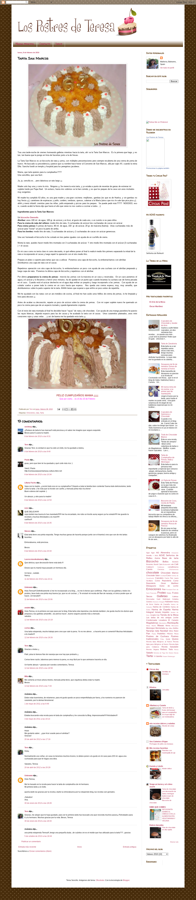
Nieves (27, 531)
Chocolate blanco (170, 573)
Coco (168, 575)
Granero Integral (159, 602)
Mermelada (160, 628)
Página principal (24, 43)
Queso (175, 639)
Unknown (28, 587)
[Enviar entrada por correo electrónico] (58, 409)
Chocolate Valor (153, 575)
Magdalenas (152, 623)
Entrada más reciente (27, 847)
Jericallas (165, 690)
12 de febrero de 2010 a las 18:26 (38, 637)
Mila (26, 676)
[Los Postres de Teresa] (155, 166)
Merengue (150, 628)
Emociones (31, 413)
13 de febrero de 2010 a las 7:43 (38, 686)
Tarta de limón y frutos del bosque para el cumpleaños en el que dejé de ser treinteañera (169, 712)
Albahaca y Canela (157, 705)
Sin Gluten (169, 653)
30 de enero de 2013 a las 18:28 (38, 803)
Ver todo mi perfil (167, 68)
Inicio (79, 847)
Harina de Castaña (162, 604)
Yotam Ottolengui (169, 656)
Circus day (154, 669)
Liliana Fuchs (30, 483)
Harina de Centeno (161, 607)
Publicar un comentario (31, 841)
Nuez (176, 631)
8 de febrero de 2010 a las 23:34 (38, 551)
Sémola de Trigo (159, 653)
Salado (149, 652)
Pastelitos (161, 634)
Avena (157, 558)
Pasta (154, 634)
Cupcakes (159, 578)
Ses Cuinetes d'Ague (158, 742)
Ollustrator (100, 880)
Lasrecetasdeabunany (34, 559)
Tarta (42, 413)
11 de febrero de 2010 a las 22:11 (38, 579)
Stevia (176, 653)
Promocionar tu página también (157, 168)
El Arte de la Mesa (157, 302)
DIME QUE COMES (157, 807)
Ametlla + (150, 555)
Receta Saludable (170, 647)
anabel (27, 608)
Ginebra (149, 602)
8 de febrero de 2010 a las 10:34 (38, 474)
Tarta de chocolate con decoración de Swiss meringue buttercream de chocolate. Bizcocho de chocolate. (162, 796)
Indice (59, 43)
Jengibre (153, 615)
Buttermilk (166, 564)
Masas (160, 625)
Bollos (165, 561)
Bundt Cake (158, 564)
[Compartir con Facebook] (72, 409)
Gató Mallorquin (163, 599)
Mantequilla (172, 623)
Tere (26, 445)
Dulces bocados (156, 825)
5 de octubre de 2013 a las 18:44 (38, 836)
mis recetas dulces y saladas (162, 723)
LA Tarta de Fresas (169, 480)
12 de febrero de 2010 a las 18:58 (38, 668)
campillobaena (173, 567)
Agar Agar (150, 553)
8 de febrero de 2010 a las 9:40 (37, 451)
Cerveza (161, 569)
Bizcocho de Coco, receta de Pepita (169, 502)
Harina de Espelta (161, 609)
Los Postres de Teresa (154, 137)
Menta (168, 625)
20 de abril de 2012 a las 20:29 (37, 767)
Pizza (176, 634)
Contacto (45, 43)
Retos (176, 649)
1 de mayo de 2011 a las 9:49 (36, 704)
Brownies (149, 564)
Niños (171, 631)
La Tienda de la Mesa (167, 615)
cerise (27, 628)
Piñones (170, 634)
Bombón (175, 562)
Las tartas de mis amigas (159, 618)
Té (155, 656)
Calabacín (150, 567)
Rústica (152, 687)
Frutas (161, 592)
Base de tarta (170, 558)
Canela (149, 569)
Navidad (164, 631)
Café (176, 564)
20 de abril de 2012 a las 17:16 (37, 739)
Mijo (167, 628)
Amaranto (175, 553)
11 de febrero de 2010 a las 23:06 (38, 599)
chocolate (152, 572)
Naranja (150, 631)
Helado (158, 612)
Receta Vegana (152, 649)
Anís (156, 555)
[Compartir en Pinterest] (75, 409)
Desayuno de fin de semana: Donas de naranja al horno (169, 366)
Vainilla (159, 656)
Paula (26, 460)
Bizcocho (152, 561)
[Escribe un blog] (66, 409)
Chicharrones (173, 569)
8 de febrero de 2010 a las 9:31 (37, 436)
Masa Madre (151, 625)
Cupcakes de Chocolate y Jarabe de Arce (169, 323)
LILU (26, 508)
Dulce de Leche (169, 586)
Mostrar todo (174, 842)
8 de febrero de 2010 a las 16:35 (38, 523)
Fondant (169, 589)
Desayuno (151, 586)
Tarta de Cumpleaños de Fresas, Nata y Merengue (167, 458)
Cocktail (163, 575)
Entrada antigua (129, 847)
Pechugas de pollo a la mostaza (161, 744)
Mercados (175, 625)
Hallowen (169, 602)
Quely (168, 639)
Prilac (162, 639)
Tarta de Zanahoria (169, 344)
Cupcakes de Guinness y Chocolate (166, 414)
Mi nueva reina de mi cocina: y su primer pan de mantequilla (168, 390)
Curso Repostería (163, 581)
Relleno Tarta (166, 649)
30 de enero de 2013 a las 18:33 (38, 821)
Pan (148, 633)
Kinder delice (167, 768)
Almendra (165, 552)
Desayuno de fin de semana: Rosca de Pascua (169, 523)
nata (37, 413)
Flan (164, 589)
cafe (172, 564)
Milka (170, 628)
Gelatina (175, 599)
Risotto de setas (168, 726)
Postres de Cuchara (157, 636)
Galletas (162, 596)
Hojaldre (165, 612)
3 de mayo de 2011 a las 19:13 (37, 719)
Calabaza (160, 567)
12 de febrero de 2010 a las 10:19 (38, 620)
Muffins (175, 628)
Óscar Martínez (156, 306)
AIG (157, 553)
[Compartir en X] (69, 409)
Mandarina (163, 623)
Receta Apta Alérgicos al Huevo (159, 642)
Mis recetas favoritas (158, 748)
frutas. (169, 593)
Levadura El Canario (168, 620)
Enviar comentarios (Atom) (40, 851)
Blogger (126, 880)
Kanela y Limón (156, 766)
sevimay (28, 427)
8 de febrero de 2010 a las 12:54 (38, 500)
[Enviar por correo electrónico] (63, 409)
